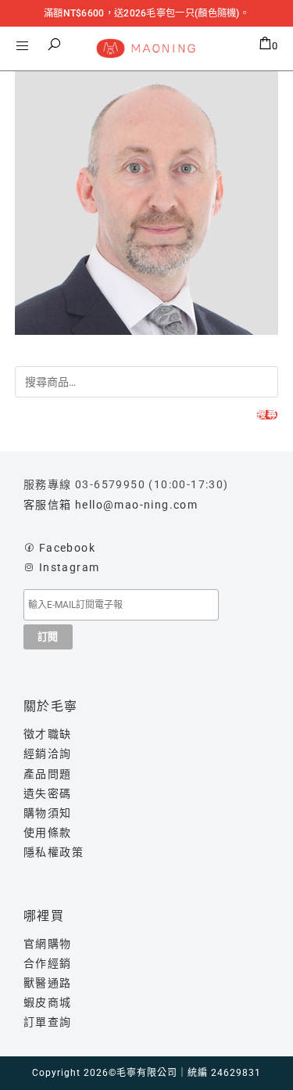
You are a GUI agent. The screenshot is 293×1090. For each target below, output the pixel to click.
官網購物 (47, 943)
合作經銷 (47, 963)
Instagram (69, 567)
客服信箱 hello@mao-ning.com (110, 504)
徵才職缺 (47, 734)
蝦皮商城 (47, 1002)
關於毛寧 (50, 706)
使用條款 (47, 832)
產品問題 (47, 774)
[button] (55, 44)
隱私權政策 (53, 852)
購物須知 (47, 813)
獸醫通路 (47, 983)
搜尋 (267, 414)
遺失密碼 (47, 793)
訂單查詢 (47, 1022)
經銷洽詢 (47, 753)
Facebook (67, 547)
